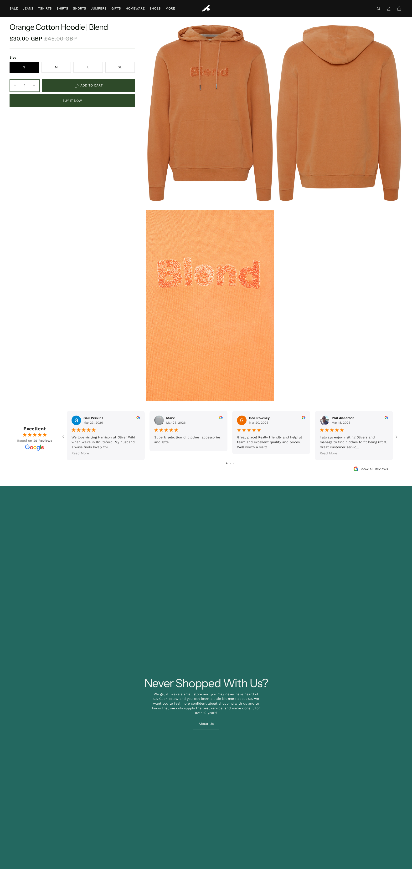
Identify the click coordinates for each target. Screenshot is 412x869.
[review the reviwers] (138, 418)
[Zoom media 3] (210, 305)
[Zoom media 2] (339, 113)
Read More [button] (80, 453)
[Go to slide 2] (230, 463)
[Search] (378, 8)
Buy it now (72, 100)
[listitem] (170, 9)
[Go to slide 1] (226, 463)
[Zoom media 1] (210, 113)
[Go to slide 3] (233, 463)
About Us (206, 724)
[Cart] (399, 8)
